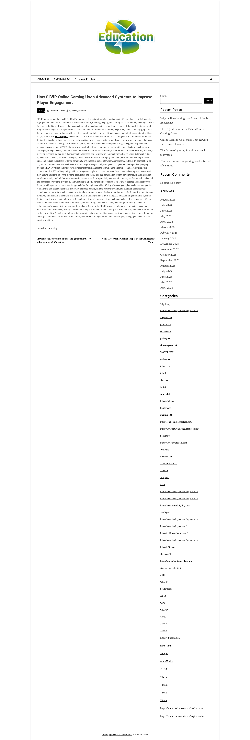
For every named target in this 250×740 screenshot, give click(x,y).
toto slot (164, 373)
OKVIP (164, 582)
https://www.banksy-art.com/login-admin (179, 310)
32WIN (163, 623)
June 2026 (166, 210)
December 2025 (169, 243)
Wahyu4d (164, 449)
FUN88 (164, 669)
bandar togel (166, 589)
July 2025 (166, 271)
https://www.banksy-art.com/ (173, 526)
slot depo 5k (165, 554)
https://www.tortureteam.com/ (173, 442)
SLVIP (49, 168)
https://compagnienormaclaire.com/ (176, 422)
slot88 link (165, 645)
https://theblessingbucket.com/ (174, 533)
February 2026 (168, 232)
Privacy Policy (84, 78)
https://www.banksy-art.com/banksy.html (181, 708)
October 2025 (168, 254)
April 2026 (166, 221)
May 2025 (166, 282)
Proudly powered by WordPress (117, 734)
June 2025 (166, 276)
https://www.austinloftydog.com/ (175, 505)
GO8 (162, 603)
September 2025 (169, 260)
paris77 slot (165, 324)
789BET (164, 470)
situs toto (164, 380)
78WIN (164, 684)
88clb (162, 484)
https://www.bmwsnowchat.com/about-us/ (179, 429)
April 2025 (166, 287)
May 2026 (166, 216)
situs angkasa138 (168, 345)
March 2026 (167, 227)
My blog (41, 111)
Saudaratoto (165, 408)
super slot (165, 394)
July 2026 (166, 205)
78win (163, 676)
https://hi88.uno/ (167, 547)
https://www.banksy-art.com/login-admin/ (179, 491)
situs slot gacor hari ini (170, 568)
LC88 (163, 387)
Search (163, 96)
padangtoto (165, 338)
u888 (162, 575)
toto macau (165, 366)
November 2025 (169, 249)
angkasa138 (166, 317)
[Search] (211, 79)
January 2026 (168, 238)
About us (43, 78)
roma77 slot (166, 661)
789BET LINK (167, 352)
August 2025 (167, 265)
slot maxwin (165, 331)
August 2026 (167, 199)
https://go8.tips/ (167, 401)
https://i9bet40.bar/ (170, 637)
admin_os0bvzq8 (79, 111)
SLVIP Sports (61, 136)
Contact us (62, 78)
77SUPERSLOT (168, 463)
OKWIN (164, 609)
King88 (164, 653)
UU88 (163, 616)
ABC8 (163, 596)
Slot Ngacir (165, 512)
